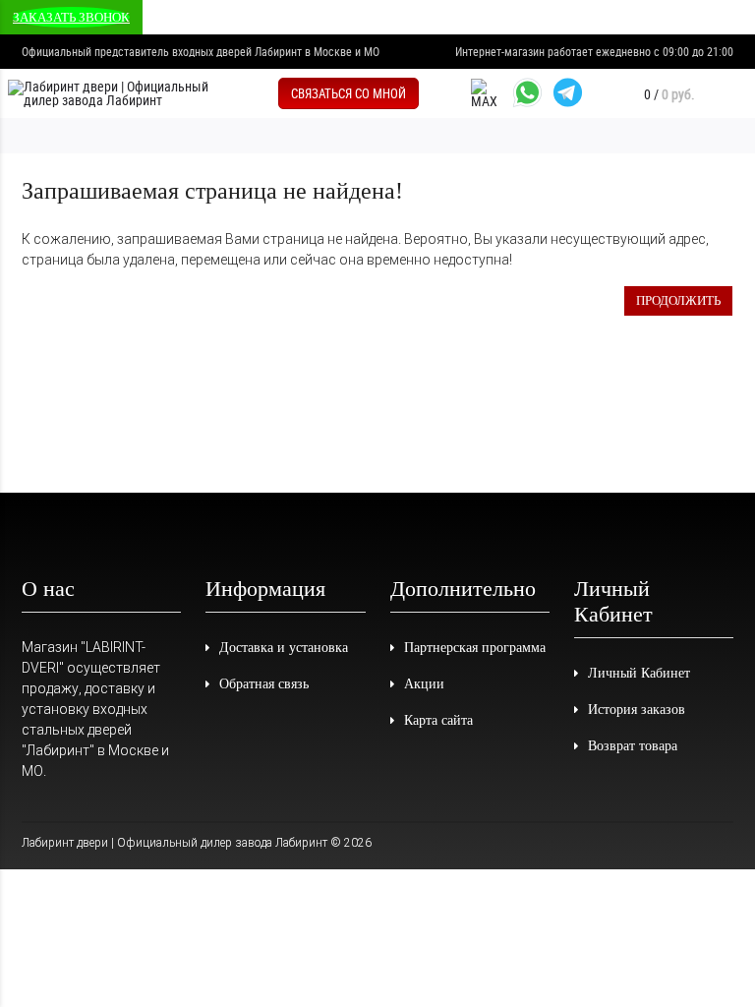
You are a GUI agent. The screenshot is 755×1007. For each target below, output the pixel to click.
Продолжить (678, 300)
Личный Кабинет (639, 673)
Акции (424, 684)
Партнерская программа (475, 647)
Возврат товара (632, 746)
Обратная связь (264, 684)
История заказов (636, 709)
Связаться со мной (348, 93)
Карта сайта (438, 720)
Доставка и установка (283, 647)
